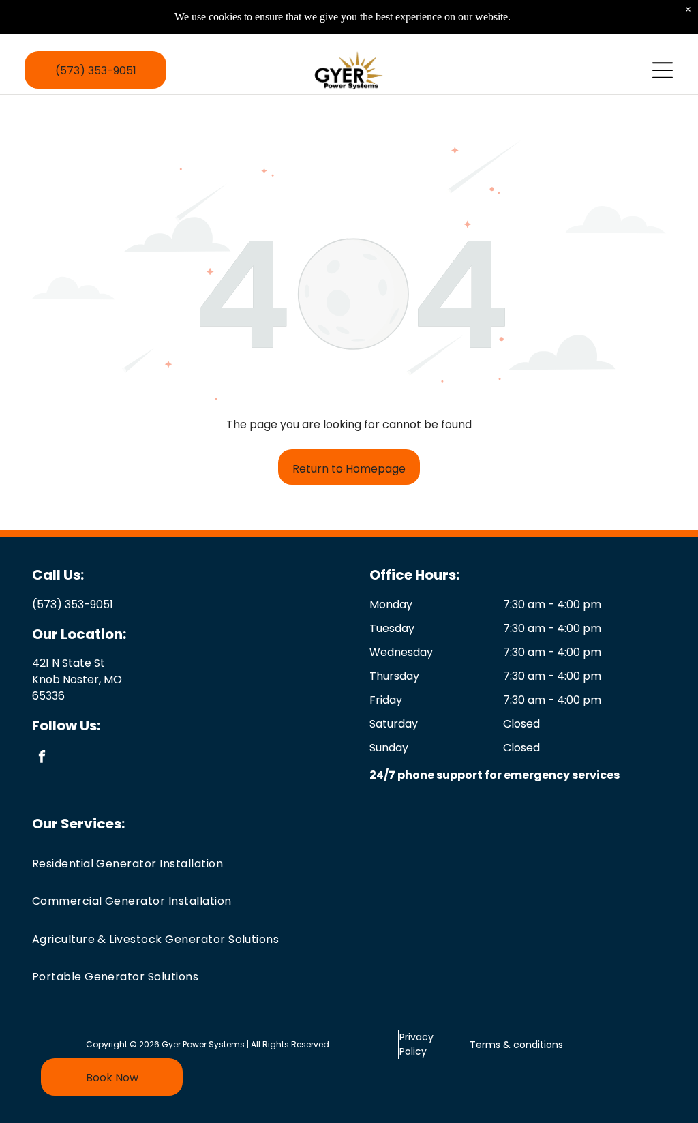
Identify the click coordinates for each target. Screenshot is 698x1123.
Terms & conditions (516, 1044)
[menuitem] (349, 863)
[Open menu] (662, 70)
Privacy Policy (416, 1044)
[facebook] (42, 758)
